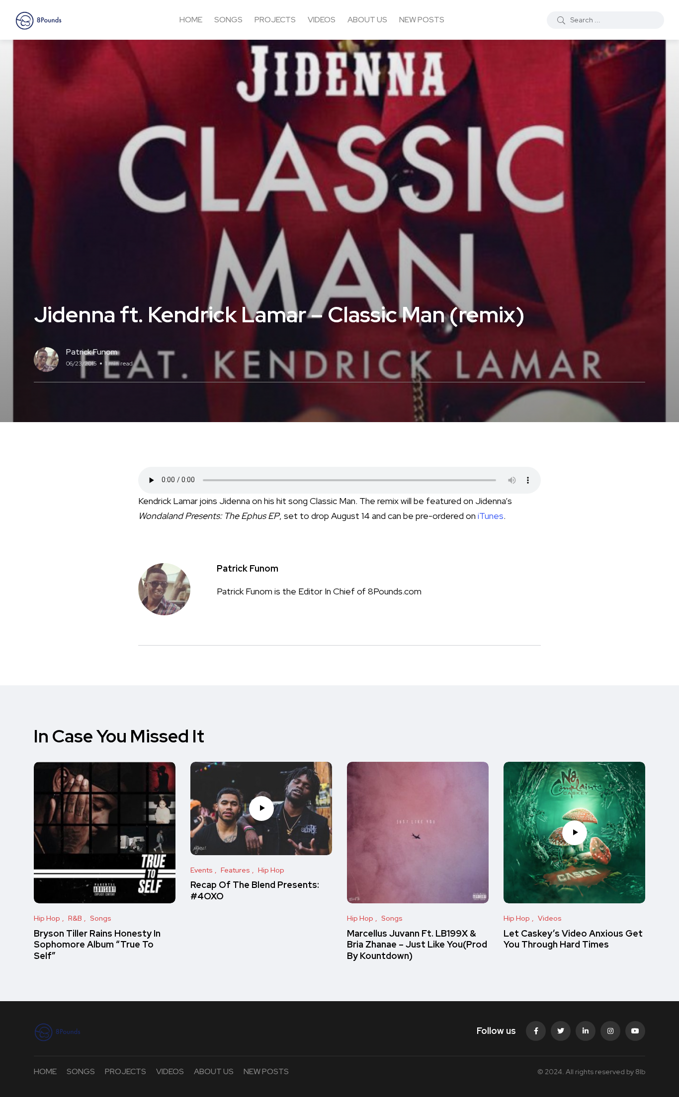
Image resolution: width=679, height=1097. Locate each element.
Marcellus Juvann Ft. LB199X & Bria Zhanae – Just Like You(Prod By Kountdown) (417, 944)
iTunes (491, 515)
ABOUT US (367, 19)
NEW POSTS (421, 19)
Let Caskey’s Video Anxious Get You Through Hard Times (573, 939)
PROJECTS (275, 19)
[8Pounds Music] (39, 20)
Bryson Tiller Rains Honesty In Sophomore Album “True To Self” (97, 944)
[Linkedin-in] (585, 1031)
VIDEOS (322, 19)
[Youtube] (635, 1031)
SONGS (228, 19)
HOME (190, 19)
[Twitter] (561, 1031)
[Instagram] (610, 1031)
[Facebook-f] (536, 1031)
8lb (640, 1071)
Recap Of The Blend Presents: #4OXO (254, 890)
